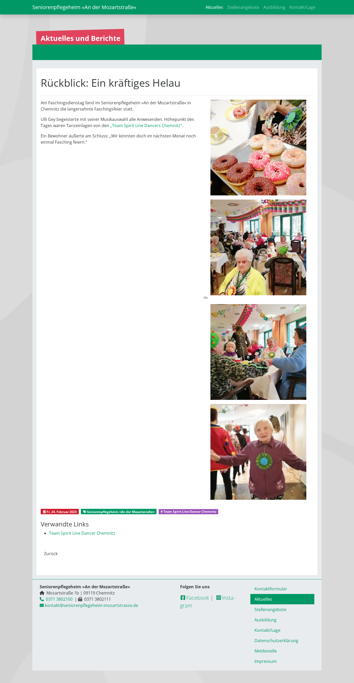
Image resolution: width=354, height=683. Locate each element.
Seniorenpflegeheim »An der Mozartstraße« (84, 7)
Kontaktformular (270, 589)
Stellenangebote (243, 7)
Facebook (197, 597)
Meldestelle (265, 651)
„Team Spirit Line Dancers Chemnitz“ (146, 125)
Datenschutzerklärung (276, 640)
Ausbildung (274, 7)
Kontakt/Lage (302, 7)
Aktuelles (214, 7)
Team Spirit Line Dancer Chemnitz (82, 533)
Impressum (265, 661)
